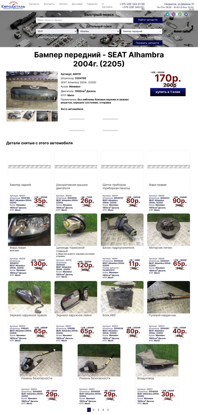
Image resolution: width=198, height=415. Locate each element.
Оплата (63, 3)
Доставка (77, 3)
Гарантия (92, 3)
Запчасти (34, 3)
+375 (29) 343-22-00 (133, 7)
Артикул (66, 74)
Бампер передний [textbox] (132, 31)
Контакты (49, 3)
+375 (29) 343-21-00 (132, 3)
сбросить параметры (148, 37)
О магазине (107, 5)
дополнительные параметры (54, 37)
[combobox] (142, 31)
